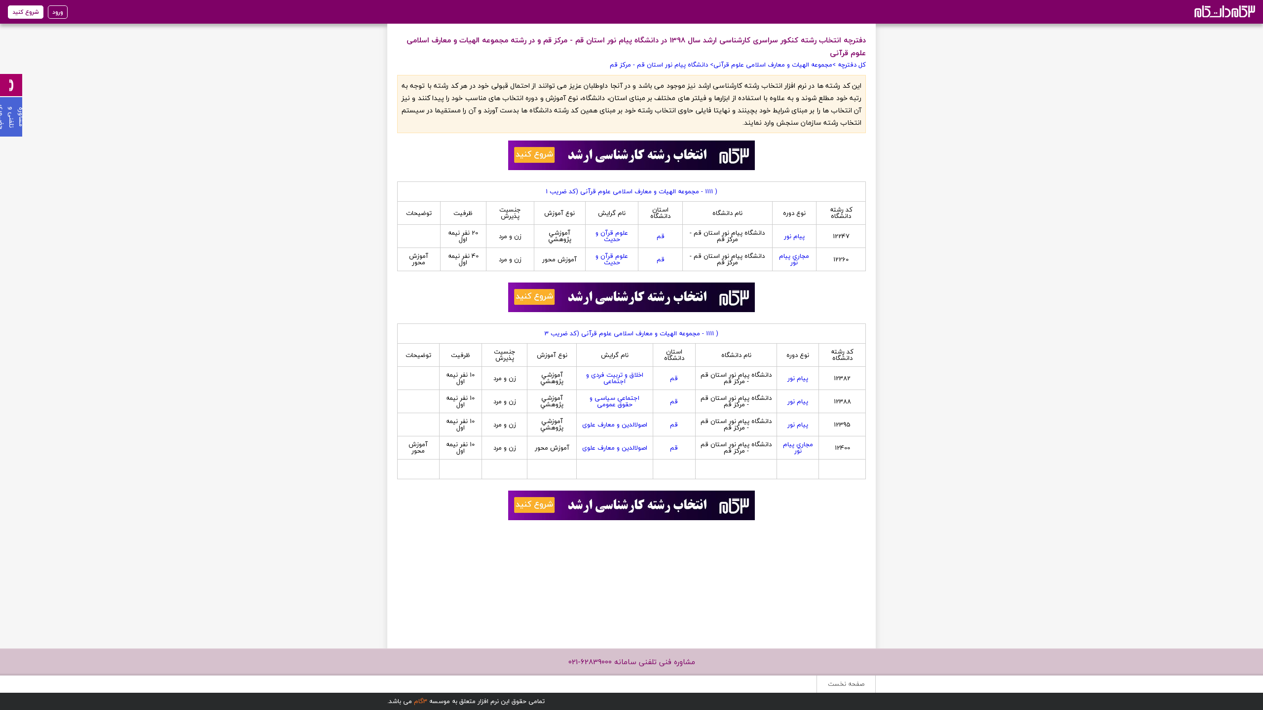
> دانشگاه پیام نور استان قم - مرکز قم (661, 64)
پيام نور (794, 236)
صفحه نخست (846, 683)
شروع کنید (25, 12)
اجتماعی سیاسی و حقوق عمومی (614, 401)
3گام (420, 701)
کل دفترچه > (849, 64)
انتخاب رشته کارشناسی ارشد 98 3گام (1223, 11)
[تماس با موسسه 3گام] (11, 85)
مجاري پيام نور (794, 259)
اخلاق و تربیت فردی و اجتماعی (614, 378)
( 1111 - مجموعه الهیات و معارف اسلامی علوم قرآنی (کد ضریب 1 (631, 191)
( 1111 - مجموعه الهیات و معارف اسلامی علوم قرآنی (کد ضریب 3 (631, 333)
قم (661, 236)
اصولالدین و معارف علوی (614, 424)
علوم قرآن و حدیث (611, 236)
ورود (57, 12)
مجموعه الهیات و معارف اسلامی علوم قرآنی (772, 64)
